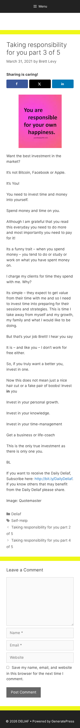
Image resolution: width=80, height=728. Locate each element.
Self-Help (19, 520)
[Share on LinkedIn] (63, 84)
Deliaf (16, 514)
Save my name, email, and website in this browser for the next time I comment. (39, 673)
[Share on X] (40, 84)
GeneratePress (62, 721)
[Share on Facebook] (17, 84)
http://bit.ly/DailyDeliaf (52, 479)
